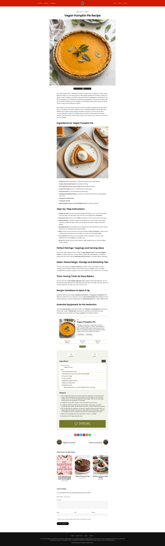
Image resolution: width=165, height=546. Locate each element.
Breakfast (53, 3)
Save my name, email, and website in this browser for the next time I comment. (74, 519)
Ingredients (71, 356)
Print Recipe (88, 88)
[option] (64, 468)
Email (75, 512)
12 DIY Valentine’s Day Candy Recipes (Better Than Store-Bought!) (64, 477)
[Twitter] (81, 435)
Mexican (46, 3)
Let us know (82, 424)
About (119, 3)
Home (115, 3)
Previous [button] (104, 452)
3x (104, 361)
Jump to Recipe (78, 88)
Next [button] (107, 452)
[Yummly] (86, 435)
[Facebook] (78, 435)
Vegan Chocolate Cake (82, 476)
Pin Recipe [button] (89, 334)
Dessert (87, 11)
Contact (125, 3)
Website (93, 512)
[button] (103, 365)
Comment (59, 499)
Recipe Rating (60, 496)
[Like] (75, 435)
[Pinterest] (84, 435)
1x (102, 361)
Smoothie (40, 3)
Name (58, 512)
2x (103, 361)
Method (94, 356)
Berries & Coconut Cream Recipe (100, 476)
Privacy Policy (79, 535)
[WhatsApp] (89, 435)
